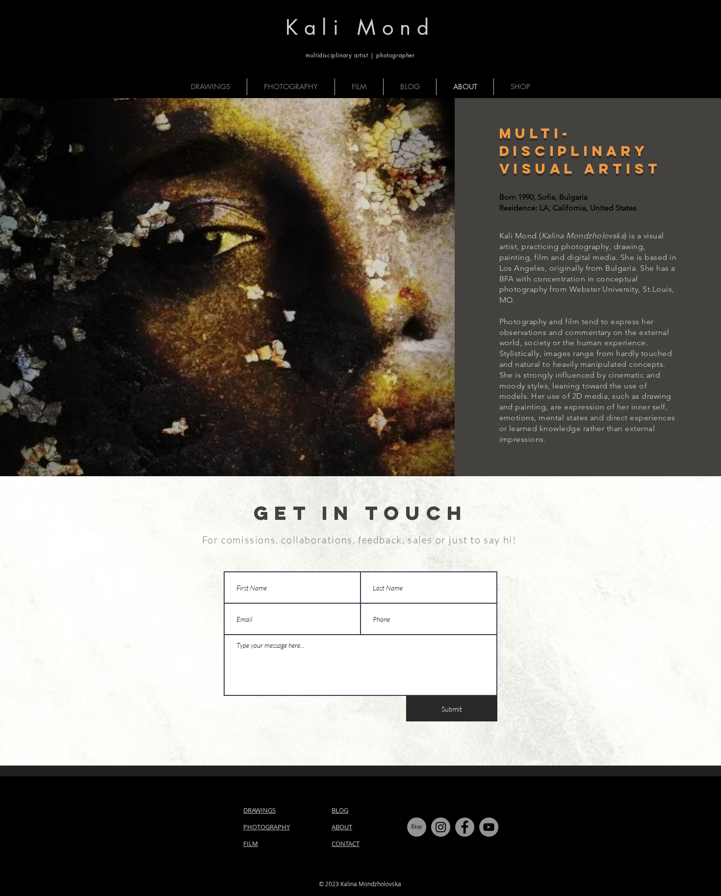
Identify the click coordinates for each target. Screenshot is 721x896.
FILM (250, 843)
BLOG (340, 810)
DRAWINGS (259, 810)
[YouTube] (488, 827)
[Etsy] (416, 827)
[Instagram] (440, 827)
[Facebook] (464, 827)
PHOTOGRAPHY (266, 826)
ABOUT (342, 826)
